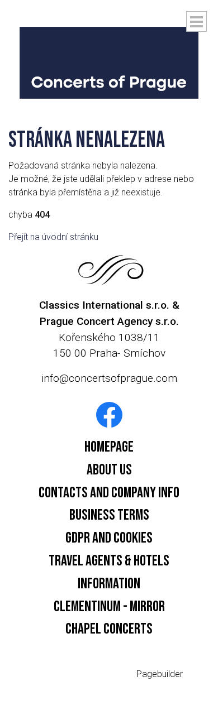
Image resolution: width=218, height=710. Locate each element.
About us (109, 470)
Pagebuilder (159, 674)
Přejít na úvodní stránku (53, 237)
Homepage (109, 447)
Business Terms (109, 515)
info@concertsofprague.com (109, 378)
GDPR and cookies (109, 538)
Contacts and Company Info (109, 493)
